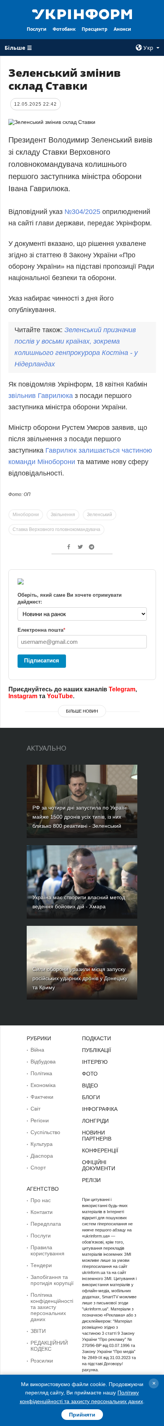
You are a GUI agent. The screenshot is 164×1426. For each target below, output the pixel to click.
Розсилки (42, 1361)
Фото (90, 1074)
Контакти (42, 1212)
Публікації (96, 1050)
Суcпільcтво (45, 1132)
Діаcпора (42, 1156)
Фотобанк (64, 29)
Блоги (91, 1097)
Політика (41, 1073)
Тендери (41, 1265)
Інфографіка (99, 1109)
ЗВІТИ (38, 1331)
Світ (35, 1109)
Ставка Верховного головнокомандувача (56, 529)
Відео (90, 1085)
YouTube (60, 696)
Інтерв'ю (95, 1062)
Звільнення (63, 514)
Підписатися (41, 660)
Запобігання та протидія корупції (52, 1280)
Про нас (41, 1200)
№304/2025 (83, 211)
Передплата (46, 1224)
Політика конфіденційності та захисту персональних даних (52, 1307)
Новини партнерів (96, 1136)
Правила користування (47, 1250)
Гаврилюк (62, 450)
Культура (42, 1144)
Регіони (40, 1120)
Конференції (100, 1150)
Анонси (122, 29)
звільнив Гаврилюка (40, 395)
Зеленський (99, 514)
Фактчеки (42, 1097)
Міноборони (26, 514)
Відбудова (43, 1061)
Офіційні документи (98, 1165)
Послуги (37, 29)
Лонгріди (95, 1121)
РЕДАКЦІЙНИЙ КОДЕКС (49, 1346)
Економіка (43, 1085)
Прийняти (82, 1415)
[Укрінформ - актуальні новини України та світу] (82, 14)
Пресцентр (95, 29)
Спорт (38, 1168)
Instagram (22, 696)
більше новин (82, 711)
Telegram (122, 689)
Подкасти (96, 1038)
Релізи (91, 1180)
